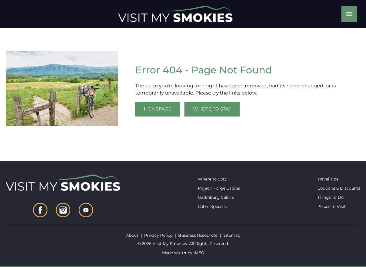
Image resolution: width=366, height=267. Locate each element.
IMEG (199, 252)
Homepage (157, 109)
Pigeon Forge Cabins (219, 188)
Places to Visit (331, 206)
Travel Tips (327, 179)
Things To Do (330, 197)
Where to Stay (212, 109)
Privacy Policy (158, 235)
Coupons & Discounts (338, 188)
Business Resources (198, 235)
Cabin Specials (212, 206)
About (132, 235)
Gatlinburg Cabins (216, 197)
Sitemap (231, 235)
